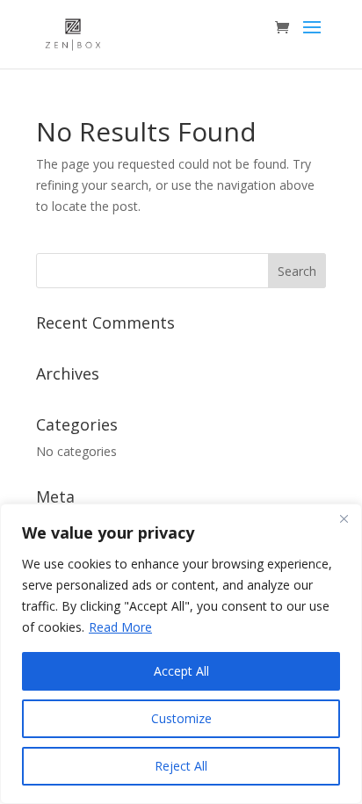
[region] (181, 653)
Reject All (181, 765)
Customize (181, 718)
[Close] (343, 518)
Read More (120, 627)
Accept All (181, 671)
